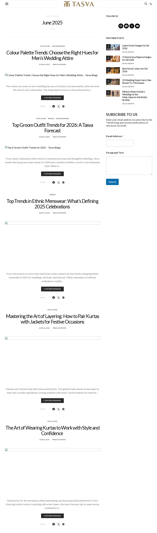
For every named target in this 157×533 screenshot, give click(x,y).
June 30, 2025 (44, 64)
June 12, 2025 (44, 328)
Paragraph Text (115, 152)
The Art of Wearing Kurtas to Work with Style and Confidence (52, 430)
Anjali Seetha (128, 52)
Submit (112, 182)
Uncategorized (58, 46)
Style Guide (45, 46)
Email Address (115, 136)
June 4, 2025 (44, 439)
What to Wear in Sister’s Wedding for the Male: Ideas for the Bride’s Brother (134, 95)
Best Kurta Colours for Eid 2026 (134, 70)
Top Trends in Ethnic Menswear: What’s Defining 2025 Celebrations (52, 203)
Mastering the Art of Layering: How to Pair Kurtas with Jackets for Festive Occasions (52, 319)
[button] (151, 4)
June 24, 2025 (44, 137)
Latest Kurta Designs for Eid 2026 (135, 47)
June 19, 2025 (44, 213)
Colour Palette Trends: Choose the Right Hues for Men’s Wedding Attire (52, 55)
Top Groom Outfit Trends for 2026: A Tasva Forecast (52, 127)
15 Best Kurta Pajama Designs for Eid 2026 (136, 58)
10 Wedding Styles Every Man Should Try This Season (136, 81)
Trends (51, 118)
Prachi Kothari (59, 64)
